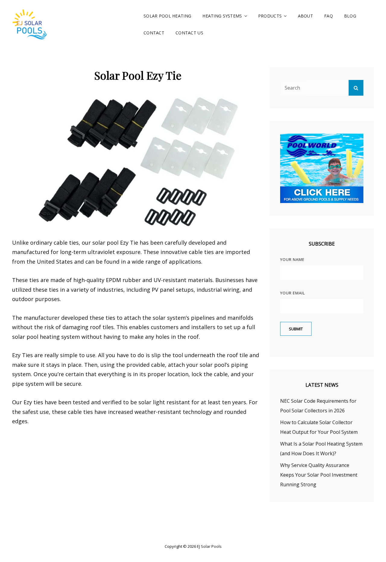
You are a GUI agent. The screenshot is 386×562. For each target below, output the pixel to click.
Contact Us (189, 33)
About (305, 16)
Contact (154, 33)
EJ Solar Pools (209, 546)
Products (270, 16)
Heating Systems (222, 16)
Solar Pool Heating (167, 16)
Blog (350, 16)
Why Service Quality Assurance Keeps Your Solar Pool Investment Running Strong (318, 475)
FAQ (328, 16)
